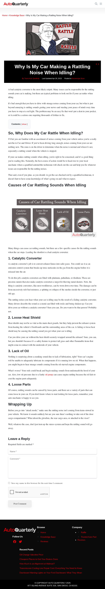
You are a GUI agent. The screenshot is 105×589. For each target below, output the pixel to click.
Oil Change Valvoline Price (31, 555)
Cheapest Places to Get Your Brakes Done (39, 559)
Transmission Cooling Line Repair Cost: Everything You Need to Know (51, 568)
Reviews (44, 541)
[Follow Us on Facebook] (14, 542)
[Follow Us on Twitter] (20, 542)
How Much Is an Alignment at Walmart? (37, 564)
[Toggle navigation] (101, 3)
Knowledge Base (78, 78)
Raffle (83, 532)
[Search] (96, 3)
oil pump (49, 374)
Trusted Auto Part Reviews (87, 538)
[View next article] (98, 64)
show (24, 124)
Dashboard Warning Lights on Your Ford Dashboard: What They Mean (51, 573)
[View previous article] (96, 64)
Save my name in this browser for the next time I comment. (37, 483)
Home (43, 532)
